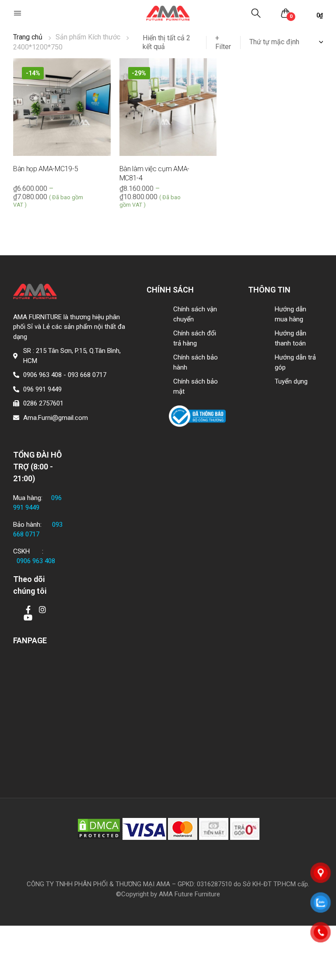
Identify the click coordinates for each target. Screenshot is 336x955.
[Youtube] (28, 617)
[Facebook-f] (28, 609)
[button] (18, 13)
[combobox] (286, 42)
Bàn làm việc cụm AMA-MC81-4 (154, 173)
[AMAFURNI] (168, 13)
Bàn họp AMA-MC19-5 (45, 169)
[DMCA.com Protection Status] (99, 828)
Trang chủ (27, 37)
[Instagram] (42, 609)
